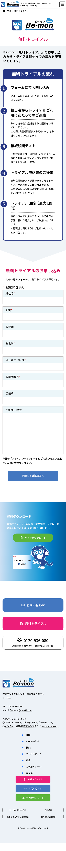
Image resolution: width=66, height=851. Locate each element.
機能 (28, 747)
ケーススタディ (33, 753)
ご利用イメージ (33, 766)
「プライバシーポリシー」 (24, 458)
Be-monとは (32, 741)
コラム (29, 772)
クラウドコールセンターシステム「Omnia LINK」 (30, 722)
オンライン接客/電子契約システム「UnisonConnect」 (32, 726)
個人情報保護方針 (48, 816)
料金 (28, 760)
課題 (28, 735)
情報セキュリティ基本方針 (18, 816)
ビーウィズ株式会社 (17, 810)
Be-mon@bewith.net (21, 710)
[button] (33, 538)
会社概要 (48, 810)
